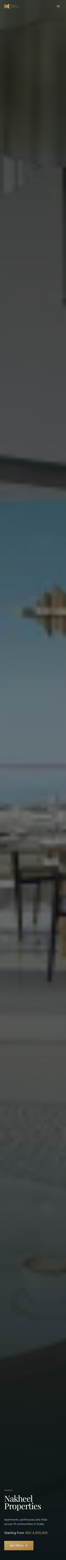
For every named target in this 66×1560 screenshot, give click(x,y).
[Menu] (58, 6)
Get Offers (17, 1545)
